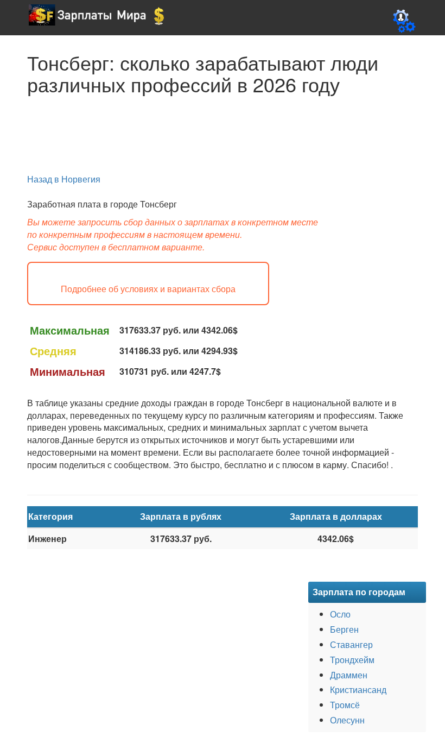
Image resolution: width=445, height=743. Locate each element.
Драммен (348, 675)
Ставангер (351, 644)
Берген (344, 629)
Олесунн (347, 720)
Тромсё (345, 704)
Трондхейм (352, 659)
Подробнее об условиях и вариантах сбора (148, 289)
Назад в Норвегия (63, 179)
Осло (340, 614)
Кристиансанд (358, 689)
